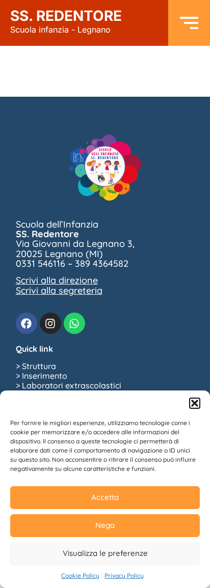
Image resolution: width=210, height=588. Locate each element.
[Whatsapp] (74, 323)
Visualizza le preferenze (105, 553)
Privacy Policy (124, 575)
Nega (105, 525)
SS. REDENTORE (66, 21)
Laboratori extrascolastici (71, 385)
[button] (195, 403)
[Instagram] (50, 323)
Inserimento (44, 376)
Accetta (105, 497)
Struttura (39, 366)
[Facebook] (26, 323)
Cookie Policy (80, 575)
